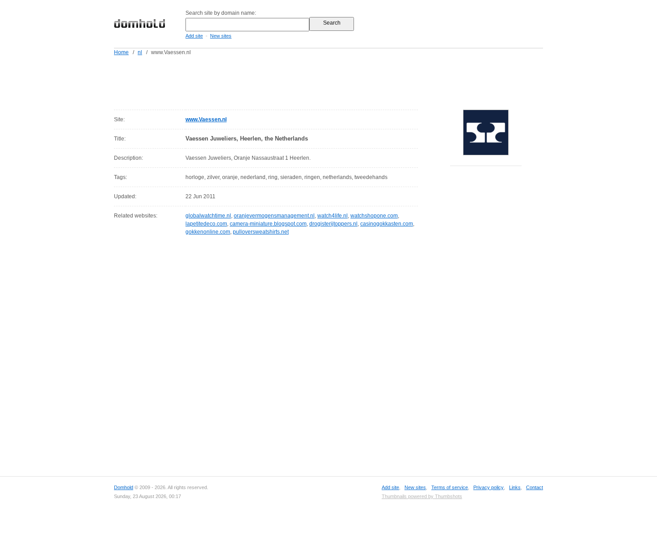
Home (121, 52)
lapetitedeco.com (206, 224)
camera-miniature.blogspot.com (268, 224)
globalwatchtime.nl (208, 216)
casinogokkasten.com (386, 224)
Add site (194, 35)
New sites (221, 35)
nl (140, 52)
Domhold (123, 487)
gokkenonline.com (207, 232)
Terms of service (449, 487)
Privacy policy (488, 487)
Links (515, 487)
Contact (534, 487)
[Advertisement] (345, 81)
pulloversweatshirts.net (261, 232)
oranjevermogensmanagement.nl (274, 216)
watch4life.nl (332, 216)
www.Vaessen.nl (206, 119)
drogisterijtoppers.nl (333, 224)
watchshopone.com (374, 216)
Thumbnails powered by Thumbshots (422, 496)
